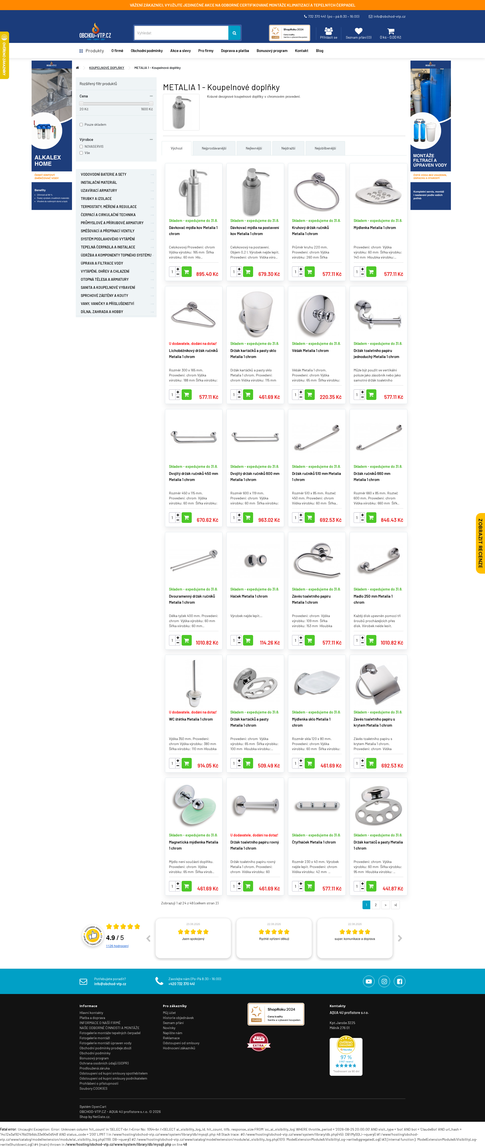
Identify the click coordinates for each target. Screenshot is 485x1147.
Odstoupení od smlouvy (181, 1043)
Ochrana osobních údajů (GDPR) (104, 1063)
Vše (87, 153)
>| (395, 905)
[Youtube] (369, 981)
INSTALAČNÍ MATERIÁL (99, 182)
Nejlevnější (254, 148)
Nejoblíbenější (325, 148)
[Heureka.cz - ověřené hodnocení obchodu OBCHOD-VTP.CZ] (346, 1055)
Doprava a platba (235, 50)
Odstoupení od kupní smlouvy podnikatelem (113, 1078)
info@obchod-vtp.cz (389, 16)
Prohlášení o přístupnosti (99, 1083)
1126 (117, 946)
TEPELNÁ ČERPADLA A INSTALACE (108, 247)
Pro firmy (205, 50)
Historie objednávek (178, 1017)
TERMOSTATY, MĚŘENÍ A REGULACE (109, 207)
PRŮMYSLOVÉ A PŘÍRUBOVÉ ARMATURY (112, 223)
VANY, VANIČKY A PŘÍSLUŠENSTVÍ (107, 303)
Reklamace (171, 1038)
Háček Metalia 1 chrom (249, 596)
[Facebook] (399, 981)
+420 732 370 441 (181, 984)
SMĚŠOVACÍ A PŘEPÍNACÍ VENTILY (107, 231)
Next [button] (400, 938)
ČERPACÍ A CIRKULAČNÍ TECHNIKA (108, 215)
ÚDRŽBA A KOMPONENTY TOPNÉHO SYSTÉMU (116, 255)
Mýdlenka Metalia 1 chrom (375, 227)
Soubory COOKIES (93, 1088)
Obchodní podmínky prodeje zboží (105, 1048)
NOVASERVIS (94, 146)
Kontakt (301, 50)
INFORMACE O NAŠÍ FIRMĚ (100, 1023)
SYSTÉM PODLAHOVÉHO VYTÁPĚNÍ (108, 239)
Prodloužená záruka (95, 1068)
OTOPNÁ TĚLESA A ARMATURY (105, 279)
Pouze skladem (95, 124)
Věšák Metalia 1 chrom (310, 350)
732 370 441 (333, 16)
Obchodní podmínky (95, 1053)
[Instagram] (384, 981)
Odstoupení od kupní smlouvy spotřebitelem (114, 1073)
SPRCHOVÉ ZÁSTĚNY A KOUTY (104, 295)
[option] (155, 938)
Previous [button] (148, 938)
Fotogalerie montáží (95, 1038)
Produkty (93, 50)
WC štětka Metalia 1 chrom (191, 719)
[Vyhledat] (234, 33)
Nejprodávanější (214, 148)
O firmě (117, 50)
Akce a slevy (180, 50)
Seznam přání (173, 1023)
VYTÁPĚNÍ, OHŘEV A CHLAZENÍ (105, 271)
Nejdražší (288, 148)
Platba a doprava (92, 1017)
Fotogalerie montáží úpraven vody (105, 1043)
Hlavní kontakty (91, 1012)
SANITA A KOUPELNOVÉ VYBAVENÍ (108, 287)
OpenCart (99, 1106)
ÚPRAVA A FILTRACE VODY (102, 263)
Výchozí (176, 148)
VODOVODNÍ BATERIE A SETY (103, 174)
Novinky (169, 1028)
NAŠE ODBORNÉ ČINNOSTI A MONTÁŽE (109, 1028)
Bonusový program (272, 50)
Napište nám (172, 1033)
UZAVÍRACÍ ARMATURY (99, 190)
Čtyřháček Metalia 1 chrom (314, 842)
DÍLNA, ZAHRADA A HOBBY (102, 312)
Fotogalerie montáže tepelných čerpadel (110, 1033)
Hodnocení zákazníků (179, 1048)
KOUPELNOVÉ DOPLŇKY (106, 68)
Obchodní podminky (147, 50)
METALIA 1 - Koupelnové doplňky (157, 68)
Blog (319, 50)
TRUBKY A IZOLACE (96, 198)
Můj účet (169, 1012)
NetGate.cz (101, 1116)
